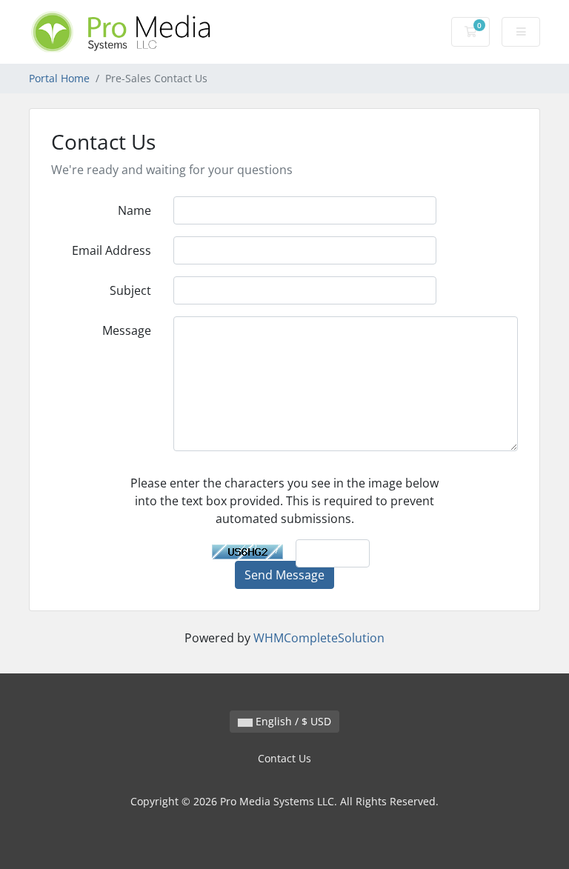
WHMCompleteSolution (319, 638)
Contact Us (284, 758)
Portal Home (59, 78)
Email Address (111, 250)
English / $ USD (292, 721)
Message (126, 330)
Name (134, 210)
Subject (130, 290)
